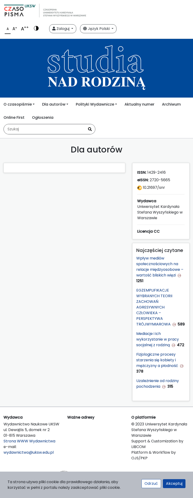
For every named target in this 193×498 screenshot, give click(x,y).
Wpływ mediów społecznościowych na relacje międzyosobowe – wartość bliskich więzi (159, 266)
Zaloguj (63, 28)
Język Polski (99, 28)
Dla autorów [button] (53, 104)
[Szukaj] (90, 129)
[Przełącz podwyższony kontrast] (36, 29)
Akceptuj (174, 483)
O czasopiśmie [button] (18, 104)
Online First (14, 117)
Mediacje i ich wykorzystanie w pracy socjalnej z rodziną (157, 339)
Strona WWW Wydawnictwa (29, 441)
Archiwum (171, 104)
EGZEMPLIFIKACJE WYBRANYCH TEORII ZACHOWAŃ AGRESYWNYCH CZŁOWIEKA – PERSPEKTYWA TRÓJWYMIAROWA (154, 307)
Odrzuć (151, 483)
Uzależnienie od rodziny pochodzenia (157, 383)
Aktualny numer (139, 104)
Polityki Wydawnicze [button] (95, 104)
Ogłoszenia (42, 117)
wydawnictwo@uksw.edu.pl (29, 452)
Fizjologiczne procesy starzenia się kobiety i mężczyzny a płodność (157, 360)
